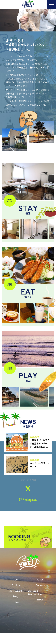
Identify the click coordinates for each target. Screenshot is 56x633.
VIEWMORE (9, 201)
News (40, 599)
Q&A (40, 579)
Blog (15, 596)
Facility (16, 585)
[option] (27, 229)
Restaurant (15, 590)
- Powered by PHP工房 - (28, 479)
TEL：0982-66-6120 (28, 628)
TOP (15, 579)
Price (16, 601)
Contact (40, 585)
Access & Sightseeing (35, 592)
